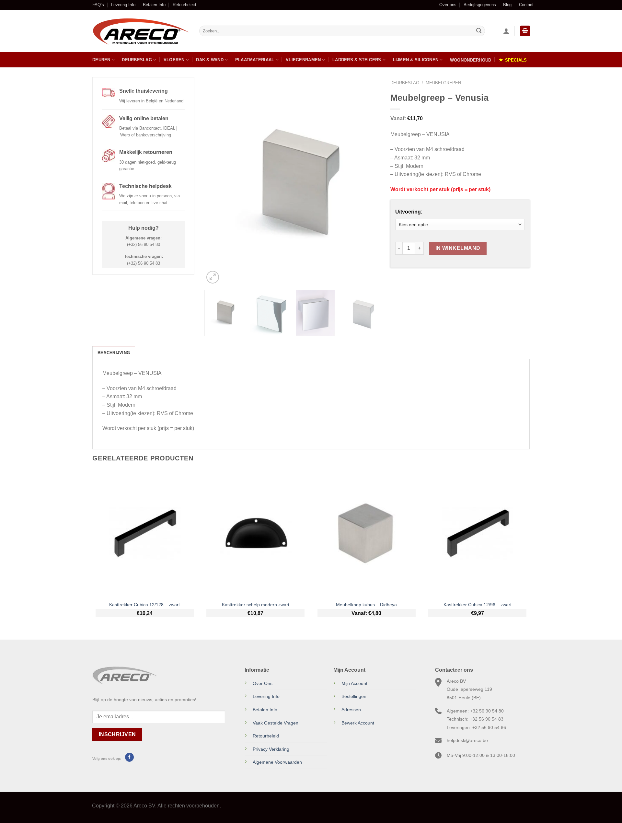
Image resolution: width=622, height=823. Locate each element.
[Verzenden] (478, 31)
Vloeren (174, 59)
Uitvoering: (408, 211)
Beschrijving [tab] (114, 352)
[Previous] (216, 181)
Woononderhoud (470, 60)
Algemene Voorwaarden (277, 762)
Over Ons (262, 683)
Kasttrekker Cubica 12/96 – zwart (477, 604)
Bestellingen (353, 696)
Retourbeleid (184, 4)
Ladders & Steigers (356, 59)
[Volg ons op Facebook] (129, 757)
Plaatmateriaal (254, 59)
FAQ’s (98, 4)
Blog (507, 4)
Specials (516, 60)
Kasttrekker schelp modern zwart (255, 604)
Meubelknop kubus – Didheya (366, 604)
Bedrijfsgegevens (480, 4)
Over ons (447, 4)
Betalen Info (154, 4)
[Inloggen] (506, 31)
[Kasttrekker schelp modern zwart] (255, 533)
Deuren (101, 59)
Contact (526, 4)
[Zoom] (212, 277)
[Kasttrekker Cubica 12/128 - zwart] (144, 533)
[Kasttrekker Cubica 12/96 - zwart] (477, 533)
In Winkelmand (457, 248)
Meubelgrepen (443, 82)
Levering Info (123, 4)
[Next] (369, 181)
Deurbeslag (137, 59)
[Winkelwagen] (525, 31)
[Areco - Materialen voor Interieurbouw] (141, 31)
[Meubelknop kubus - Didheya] (366, 533)
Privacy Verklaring (271, 749)
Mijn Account (354, 683)
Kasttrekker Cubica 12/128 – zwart (144, 604)
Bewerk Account (357, 722)
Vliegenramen (303, 59)
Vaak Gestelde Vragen (275, 722)
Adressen (351, 709)
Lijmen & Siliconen (416, 59)
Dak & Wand (210, 59)
